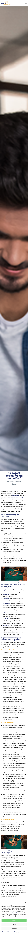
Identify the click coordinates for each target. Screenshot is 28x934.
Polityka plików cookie (8, 932)
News (19, 483)
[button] (26, 902)
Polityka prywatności (19, 932)
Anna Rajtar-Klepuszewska (14, 481)
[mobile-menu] (25, 3)
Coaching (10, 483)
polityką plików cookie (16, 913)
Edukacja (15, 483)
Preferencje (14, 928)
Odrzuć (14, 924)
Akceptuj (14, 920)
